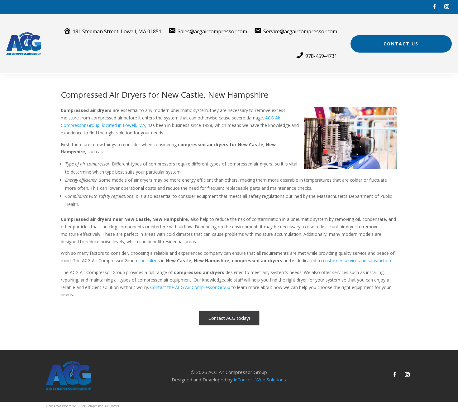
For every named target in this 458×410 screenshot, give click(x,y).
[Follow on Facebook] (434, 7)
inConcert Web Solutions (260, 379)
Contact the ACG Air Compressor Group (190, 287)
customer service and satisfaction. (357, 260)
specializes (149, 260)
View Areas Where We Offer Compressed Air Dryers (82, 406)
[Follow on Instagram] (447, 7)
